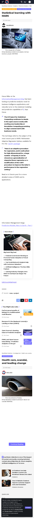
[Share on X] (22, 300)
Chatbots (15, 477)
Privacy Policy (19, 509)
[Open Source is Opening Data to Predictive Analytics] (27, 332)
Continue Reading (17, 444)
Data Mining (27, 340)
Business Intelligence (9, 9)
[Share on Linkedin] (30, 300)
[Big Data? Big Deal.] (17, 242)
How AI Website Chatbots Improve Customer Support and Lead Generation (21, 482)
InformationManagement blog (13, 99)
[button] (28, 508)
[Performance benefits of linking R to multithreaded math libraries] (27, 312)
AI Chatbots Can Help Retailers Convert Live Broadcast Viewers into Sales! (22, 472)
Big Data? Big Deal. (10, 252)
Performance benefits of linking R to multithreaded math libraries (11, 312)
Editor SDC (9, 372)
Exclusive (20, 487)
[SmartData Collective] (7, 2)
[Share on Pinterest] (26, 300)
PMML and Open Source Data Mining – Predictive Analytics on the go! (10, 341)
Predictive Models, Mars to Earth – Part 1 (17, 225)
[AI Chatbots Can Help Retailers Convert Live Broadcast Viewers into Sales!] (6, 473)
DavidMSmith (10, 25)
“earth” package (14, 144)
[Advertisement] (17, 75)
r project (16, 293)
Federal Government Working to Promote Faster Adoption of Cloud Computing (16, 258)
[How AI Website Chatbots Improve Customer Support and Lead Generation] (6, 483)
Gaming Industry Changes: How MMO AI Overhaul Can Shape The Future (15, 273)
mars (11, 293)
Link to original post (9, 282)
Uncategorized (7, 356)
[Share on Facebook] (18, 300)
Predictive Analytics (24, 9)
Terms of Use (8, 511)
